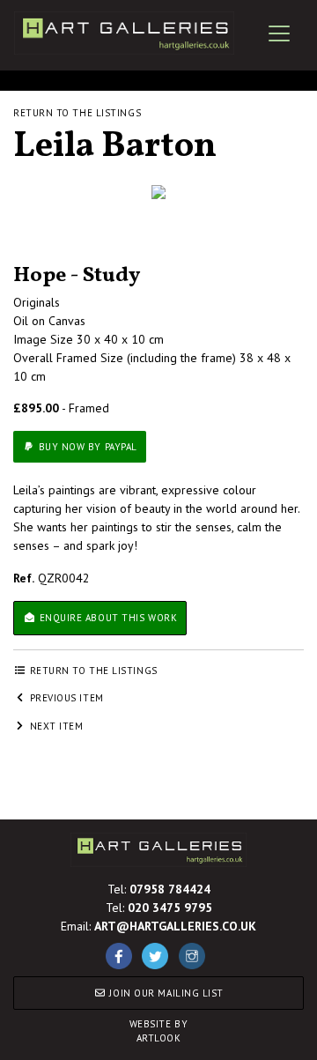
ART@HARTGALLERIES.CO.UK (175, 926)
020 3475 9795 (170, 907)
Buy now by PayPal (86, 447)
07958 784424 (169, 889)
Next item (55, 726)
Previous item (65, 698)
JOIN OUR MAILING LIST (165, 993)
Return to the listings (77, 113)
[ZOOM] (158, 192)
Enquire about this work (106, 618)
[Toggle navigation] (279, 33)
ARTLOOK (158, 1031)
